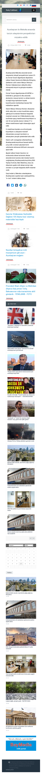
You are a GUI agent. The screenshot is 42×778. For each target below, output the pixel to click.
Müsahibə (30, 764)
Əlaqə (16, 767)
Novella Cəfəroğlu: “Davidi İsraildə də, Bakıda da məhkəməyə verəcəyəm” (20, 395)
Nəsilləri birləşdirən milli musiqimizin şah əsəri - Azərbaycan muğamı (16, 253)
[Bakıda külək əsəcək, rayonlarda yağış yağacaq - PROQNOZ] (21, 584)
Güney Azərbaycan (14, 764)
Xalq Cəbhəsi (11, 10)
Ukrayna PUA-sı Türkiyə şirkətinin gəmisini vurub (20, 441)
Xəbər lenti (13, 304)
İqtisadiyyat (20, 762)
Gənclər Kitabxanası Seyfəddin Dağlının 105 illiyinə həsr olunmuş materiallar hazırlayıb (20, 217)
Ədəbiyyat (21, 766)
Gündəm (27, 766)
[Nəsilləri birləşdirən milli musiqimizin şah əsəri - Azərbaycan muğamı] (21, 241)
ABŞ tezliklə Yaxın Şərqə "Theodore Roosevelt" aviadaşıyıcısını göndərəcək (20, 349)
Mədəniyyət (21, 41)
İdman (10, 766)
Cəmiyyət (11, 767)
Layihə (15, 766)
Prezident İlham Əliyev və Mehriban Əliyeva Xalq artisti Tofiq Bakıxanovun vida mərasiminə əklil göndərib (21, 290)
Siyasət (13, 762)
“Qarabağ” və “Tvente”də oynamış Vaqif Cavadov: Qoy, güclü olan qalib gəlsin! (18, 418)
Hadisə (31, 762)
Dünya (26, 762)
